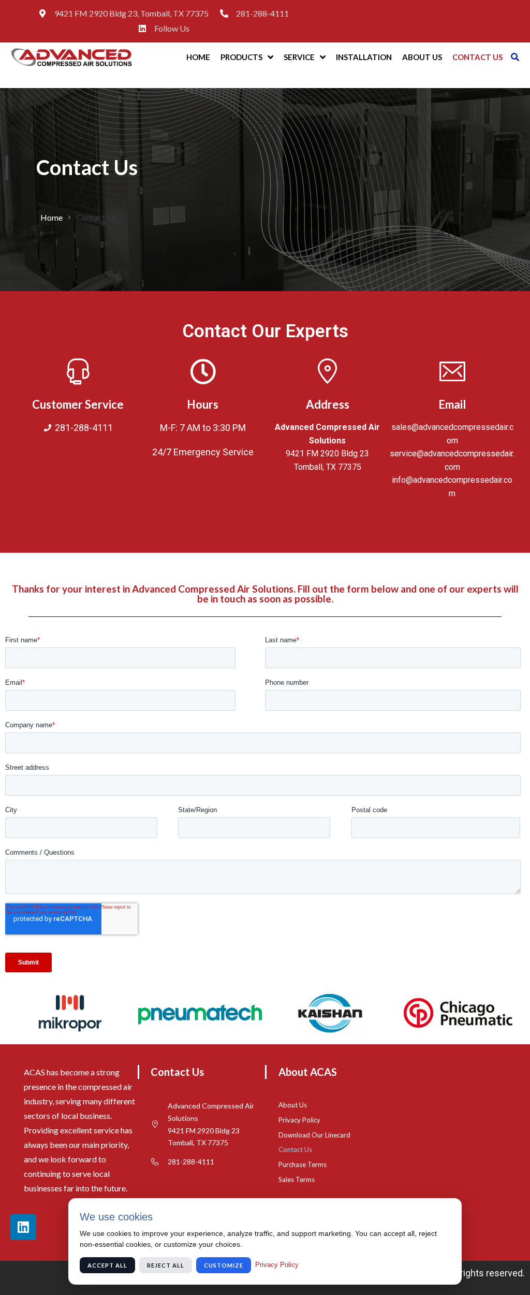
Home (51, 217)
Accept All (107, 1265)
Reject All (165, 1265)
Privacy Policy (277, 1265)
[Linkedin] (23, 1227)
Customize (223, 1265)
